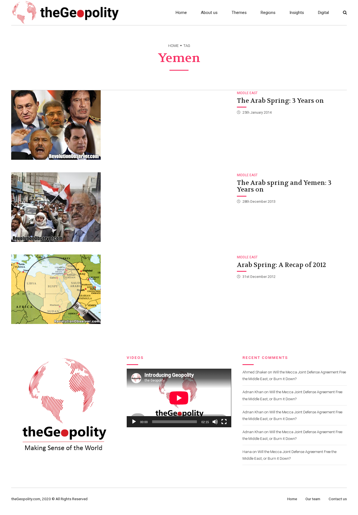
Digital (323, 12)
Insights (296, 12)
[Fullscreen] (224, 422)
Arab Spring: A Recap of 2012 (281, 265)
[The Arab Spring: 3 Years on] (121, 125)
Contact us (338, 499)
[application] (179, 398)
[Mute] (215, 422)
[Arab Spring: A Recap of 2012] (121, 289)
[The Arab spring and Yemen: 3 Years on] (121, 207)
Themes (239, 12)
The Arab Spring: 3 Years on (280, 101)
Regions (268, 12)
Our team (312, 499)
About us (209, 12)
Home (181, 12)
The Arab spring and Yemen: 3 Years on (284, 186)
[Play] (134, 422)
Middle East (247, 93)
